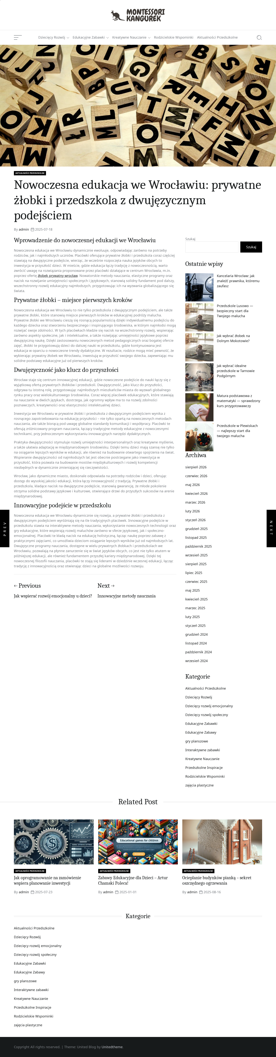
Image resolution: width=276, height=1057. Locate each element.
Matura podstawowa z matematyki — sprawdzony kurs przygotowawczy (238, 400)
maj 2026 (192, 484)
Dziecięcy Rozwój (51, 37)
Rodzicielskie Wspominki (173, 37)
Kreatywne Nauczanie (129, 37)
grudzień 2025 (196, 528)
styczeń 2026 (195, 520)
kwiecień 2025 (196, 599)
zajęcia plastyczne (199, 785)
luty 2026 (192, 511)
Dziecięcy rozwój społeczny (206, 714)
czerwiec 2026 (196, 476)
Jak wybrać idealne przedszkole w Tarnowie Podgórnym (236, 370)
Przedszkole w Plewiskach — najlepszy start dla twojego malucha (237, 430)
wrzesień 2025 (196, 555)
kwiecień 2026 (196, 493)
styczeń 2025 (195, 625)
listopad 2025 (196, 537)
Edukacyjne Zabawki (89, 37)
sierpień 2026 (196, 467)
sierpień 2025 (196, 564)
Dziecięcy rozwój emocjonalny (209, 706)
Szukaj (190, 239)
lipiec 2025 (193, 572)
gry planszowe (196, 741)
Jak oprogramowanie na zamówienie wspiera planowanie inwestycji (47, 880)
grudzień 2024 (196, 634)
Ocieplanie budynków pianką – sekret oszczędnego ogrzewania (216, 880)
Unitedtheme (112, 1047)
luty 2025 (192, 616)
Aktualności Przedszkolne (217, 37)
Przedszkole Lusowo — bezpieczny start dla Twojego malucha (235, 310)
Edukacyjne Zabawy (200, 732)
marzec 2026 (195, 502)
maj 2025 (192, 590)
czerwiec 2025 (196, 581)
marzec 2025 (195, 608)
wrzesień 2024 (196, 661)
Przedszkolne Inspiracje (204, 767)
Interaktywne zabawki (202, 750)
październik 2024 (198, 652)
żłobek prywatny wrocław (58, 275)
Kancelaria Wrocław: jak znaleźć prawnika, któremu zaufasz (238, 281)
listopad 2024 (196, 643)
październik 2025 (198, 546)
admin (24, 229)
